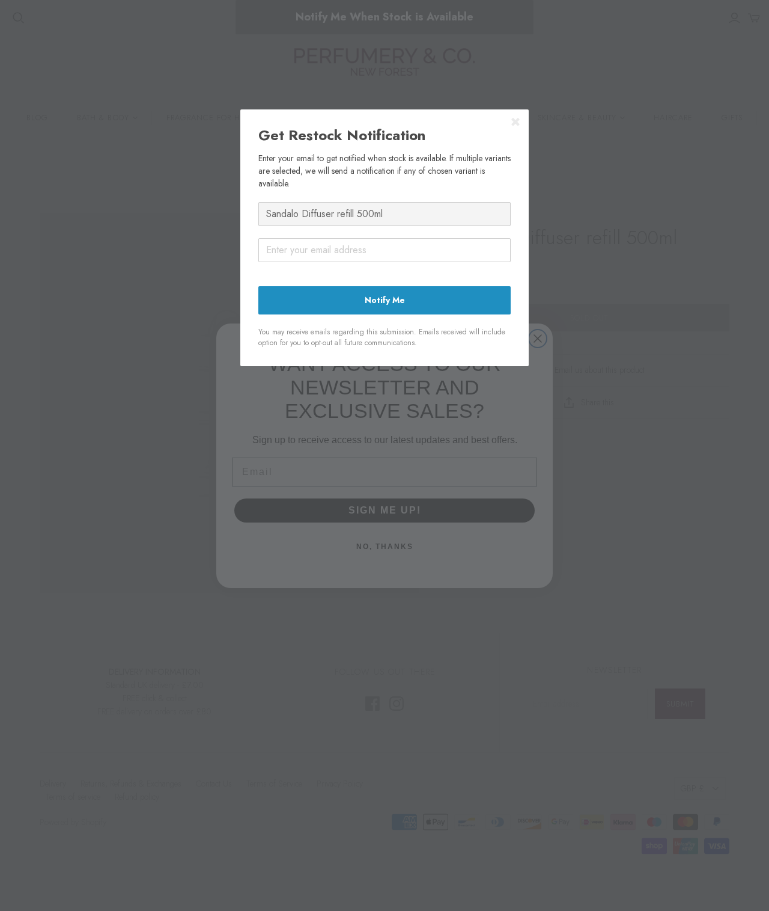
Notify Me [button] (385, 300)
